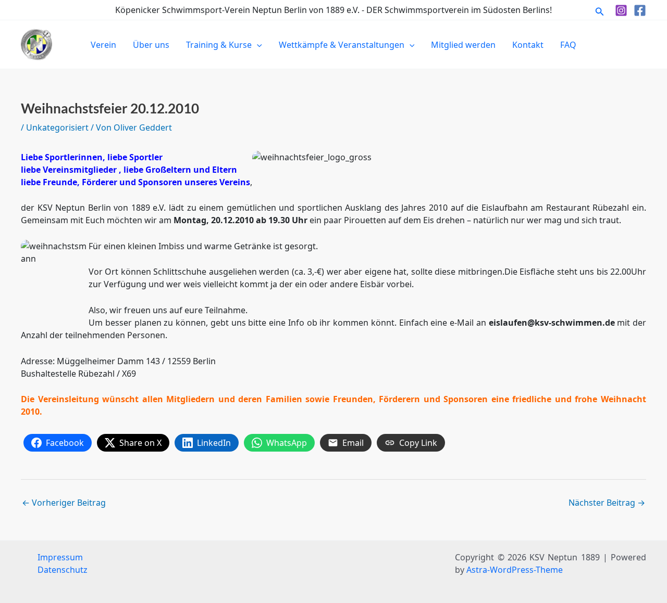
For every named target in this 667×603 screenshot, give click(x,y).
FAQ (568, 44)
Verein (103, 44)
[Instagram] (621, 10)
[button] (599, 10)
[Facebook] (640, 10)
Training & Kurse (219, 44)
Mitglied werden (463, 44)
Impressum (60, 557)
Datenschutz (63, 569)
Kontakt (528, 44)
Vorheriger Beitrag (64, 502)
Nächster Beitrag (607, 502)
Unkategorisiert (57, 127)
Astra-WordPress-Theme (514, 569)
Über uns (151, 44)
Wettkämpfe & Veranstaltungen (341, 44)
